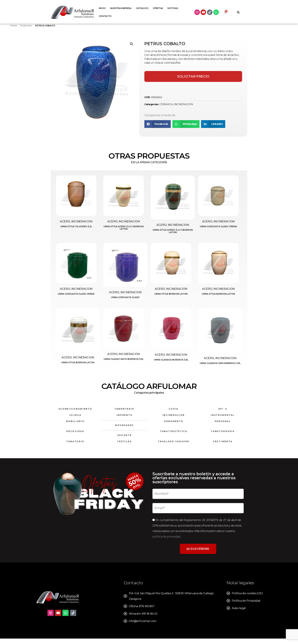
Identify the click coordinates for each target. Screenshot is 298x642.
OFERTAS (158, 8)
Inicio (102, 8)
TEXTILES (124, 441)
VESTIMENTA (222, 441)
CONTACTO (105, 16)
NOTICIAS (172, 8)
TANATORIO (75, 441)
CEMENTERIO (124, 409)
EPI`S (222, 409)
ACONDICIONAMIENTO (75, 409)
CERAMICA (166, 104)
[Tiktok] (209, 12)
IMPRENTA (124, 415)
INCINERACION (183, 104)
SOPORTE (124, 435)
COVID (173, 409)
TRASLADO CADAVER (173, 441)
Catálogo (142, 8)
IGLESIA (75, 415)
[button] (131, 44)
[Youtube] (203, 12)
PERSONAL (223, 421)
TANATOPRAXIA (223, 431)
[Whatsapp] (216, 12)
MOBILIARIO (75, 421)
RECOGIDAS (75, 431)
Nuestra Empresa (120, 8)
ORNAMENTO (173, 421)
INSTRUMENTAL (223, 415)
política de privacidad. (166, 536)
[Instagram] (197, 12)
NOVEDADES (124, 425)
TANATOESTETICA (173, 431)
